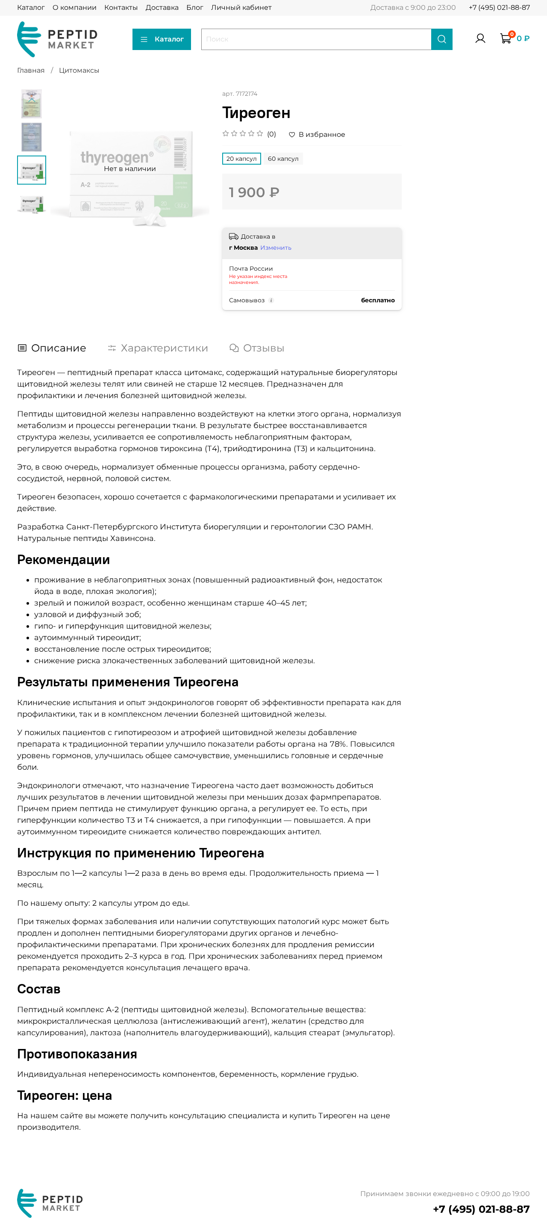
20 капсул (241, 158)
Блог (194, 7)
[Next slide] (192, 169)
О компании (75, 7)
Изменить (275, 247)
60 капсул (283, 158)
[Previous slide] (31, 100)
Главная (31, 70)
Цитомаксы (79, 70)
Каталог (31, 7)
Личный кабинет (241, 7)
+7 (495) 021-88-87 (499, 7)
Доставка (162, 7)
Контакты (121, 7)
